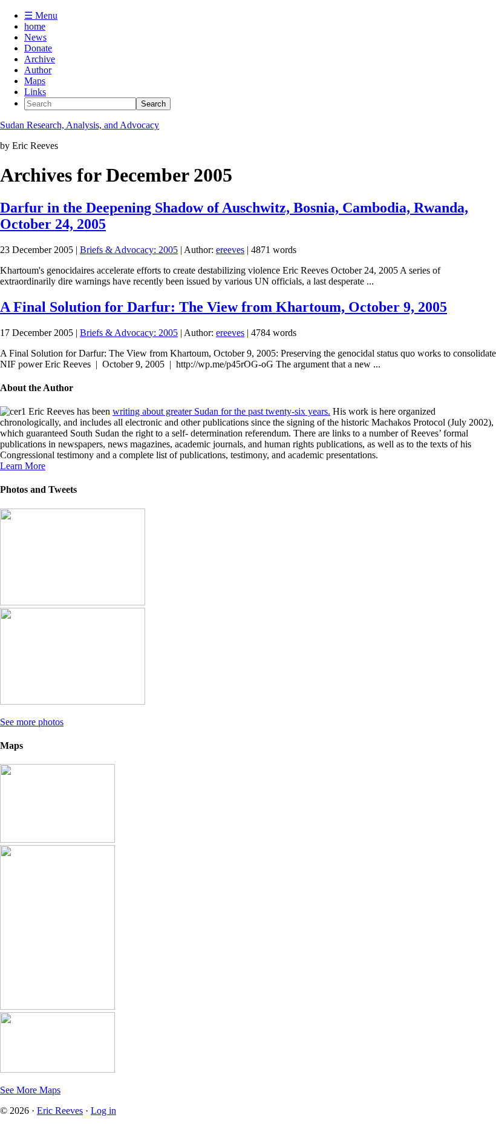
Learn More (22, 466)
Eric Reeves (60, 1110)
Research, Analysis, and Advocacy (79, 125)
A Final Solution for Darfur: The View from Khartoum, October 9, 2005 (223, 307)
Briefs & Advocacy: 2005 (129, 250)
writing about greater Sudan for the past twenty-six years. (221, 411)
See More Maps (30, 1090)
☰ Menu (40, 15)
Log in (103, 1110)
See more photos (32, 722)
